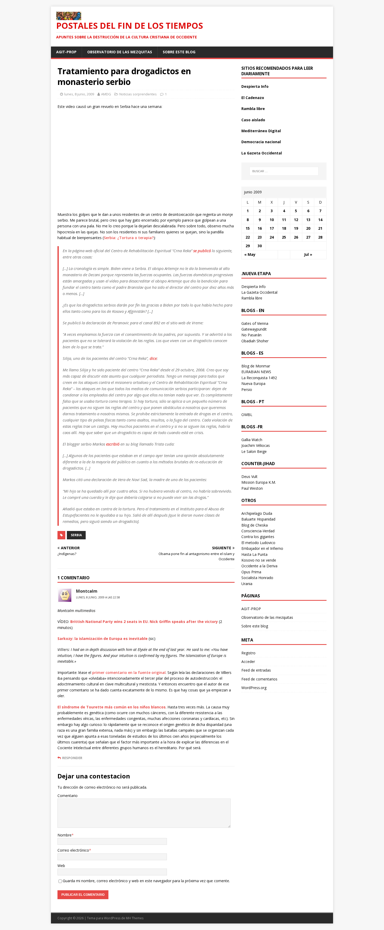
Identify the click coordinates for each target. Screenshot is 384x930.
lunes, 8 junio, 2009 (79, 94)
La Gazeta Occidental (261, 153)
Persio (246, 389)
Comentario (67, 795)
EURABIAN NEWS (256, 371)
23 (260, 237)
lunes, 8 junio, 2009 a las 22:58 (98, 597)
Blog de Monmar (255, 365)
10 (272, 219)
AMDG (106, 94)
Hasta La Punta (254, 554)
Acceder (248, 661)
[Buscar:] (284, 171)
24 (272, 237)
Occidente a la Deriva (259, 565)
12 (296, 219)
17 (272, 228)
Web (61, 865)
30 (260, 245)
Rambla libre (253, 108)
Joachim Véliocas (255, 445)
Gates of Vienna (254, 323)
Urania (246, 583)
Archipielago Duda (256, 513)
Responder (72, 757)
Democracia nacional (261, 141)
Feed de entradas (256, 670)
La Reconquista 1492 (259, 377)
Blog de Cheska (254, 525)
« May (249, 254)
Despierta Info (255, 86)
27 (308, 237)
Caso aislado (253, 119)
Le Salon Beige (254, 451)
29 (248, 245)
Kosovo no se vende (258, 560)
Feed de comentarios (259, 679)
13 (308, 219)
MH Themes (134, 918)
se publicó (202, 250)
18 (284, 228)
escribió (112, 444)
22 (248, 237)
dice (153, 358)
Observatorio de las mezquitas (119, 51)
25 (284, 237)
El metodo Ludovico (258, 542)
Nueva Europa (253, 383)
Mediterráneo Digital (261, 130)
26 (296, 237)
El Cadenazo (252, 97)
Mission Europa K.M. (258, 482)
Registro (248, 652)
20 (308, 228)
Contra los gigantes (257, 536)
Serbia (76, 535)
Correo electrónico (73, 850)
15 (248, 228)
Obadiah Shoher (255, 340)
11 (284, 219)
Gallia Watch (251, 439)
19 (296, 228)
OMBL (246, 414)
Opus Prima (251, 571)
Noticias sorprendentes (138, 94)
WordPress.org (253, 687)
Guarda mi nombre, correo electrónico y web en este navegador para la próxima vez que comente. (146, 880)
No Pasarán (251, 334)
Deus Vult (249, 476)
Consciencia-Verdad (258, 530)
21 (320, 228)
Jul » (308, 254)
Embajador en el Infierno (262, 548)
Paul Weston (252, 488)
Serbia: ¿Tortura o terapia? (129, 237)
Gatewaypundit (254, 329)
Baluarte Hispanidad (258, 519)
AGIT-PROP (66, 51)
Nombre (64, 835)
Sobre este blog (179, 51)
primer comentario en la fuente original (129, 672)
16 (260, 228)
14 (320, 219)
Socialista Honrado (257, 577)
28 (320, 237)
